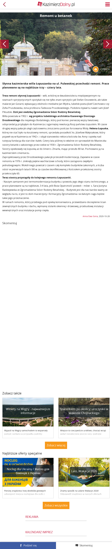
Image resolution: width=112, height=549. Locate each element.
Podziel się (30, 545)
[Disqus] (56, 267)
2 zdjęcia (105, 68)
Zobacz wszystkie (56, 505)
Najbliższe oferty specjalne (22, 453)
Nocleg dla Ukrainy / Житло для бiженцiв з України (28, 471)
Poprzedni (4, 44)
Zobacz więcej (56, 445)
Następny (107, 44)
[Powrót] (4, 4)
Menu (107, 4)
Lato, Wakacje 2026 (84, 471)
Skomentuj (86, 545)
